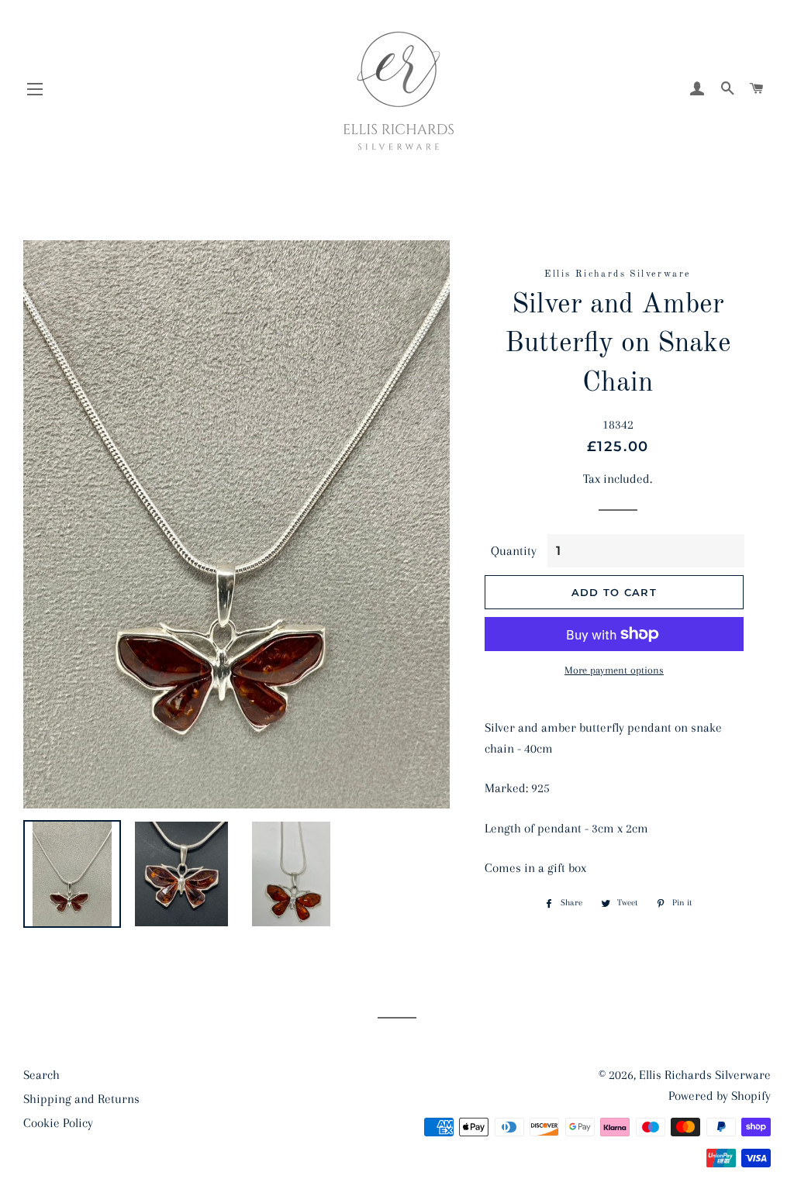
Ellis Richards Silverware (705, 1074)
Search (41, 1074)
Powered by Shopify (719, 1095)
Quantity (514, 550)
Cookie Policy (58, 1122)
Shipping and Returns (81, 1098)
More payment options (614, 670)
